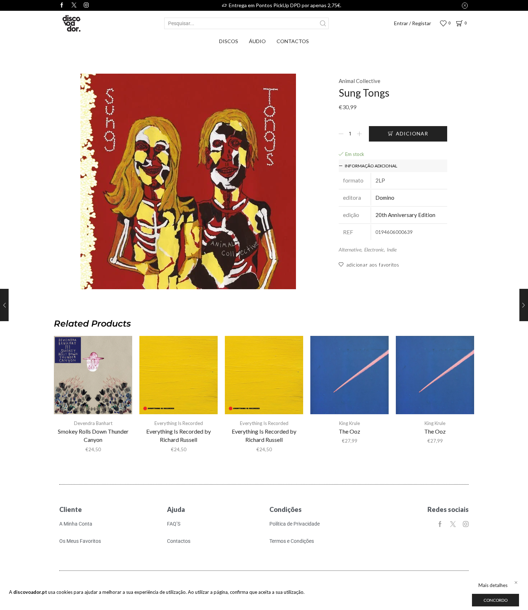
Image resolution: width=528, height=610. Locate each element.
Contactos (293, 41)
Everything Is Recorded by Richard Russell (178, 435)
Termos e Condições (291, 541)
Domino (384, 197)
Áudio (257, 41)
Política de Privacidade (294, 524)
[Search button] (323, 23)
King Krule (349, 423)
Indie (392, 249)
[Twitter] (74, 5)
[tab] (393, 166)
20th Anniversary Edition (405, 215)
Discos (228, 41)
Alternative (350, 249)
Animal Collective (359, 81)
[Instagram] (86, 5)
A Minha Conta (75, 524)
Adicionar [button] (264, 377)
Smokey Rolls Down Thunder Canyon (93, 435)
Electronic (374, 249)
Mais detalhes (493, 585)
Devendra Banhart (93, 423)
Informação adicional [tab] (371, 165)
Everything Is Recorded (178, 423)
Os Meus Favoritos (80, 541)
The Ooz (349, 431)
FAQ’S (173, 524)
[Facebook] (61, 5)
